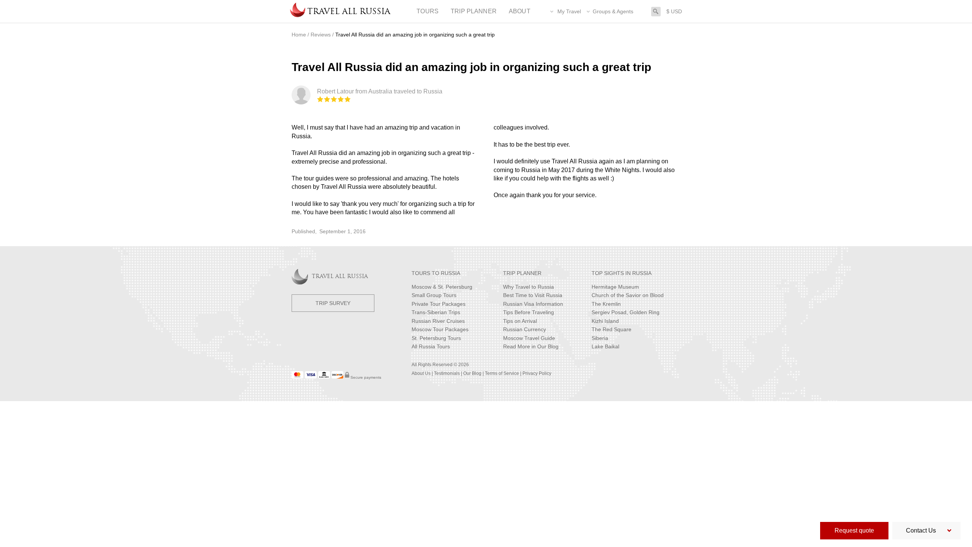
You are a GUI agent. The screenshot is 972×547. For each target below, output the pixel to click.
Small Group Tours (434, 295)
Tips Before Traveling (528, 312)
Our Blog (472, 373)
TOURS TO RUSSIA (436, 273)
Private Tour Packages (438, 304)
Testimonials (447, 373)
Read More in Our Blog (531, 346)
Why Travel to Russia (528, 287)
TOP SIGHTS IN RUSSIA (622, 273)
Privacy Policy (536, 373)
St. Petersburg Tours (436, 338)
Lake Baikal (605, 346)
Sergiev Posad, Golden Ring (626, 312)
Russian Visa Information (533, 304)
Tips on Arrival (520, 321)
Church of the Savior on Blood (628, 295)
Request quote (854, 530)
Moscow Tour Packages (440, 329)
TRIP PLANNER (522, 273)
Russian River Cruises (438, 321)
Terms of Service (502, 373)
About (519, 11)
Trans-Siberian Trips (436, 312)
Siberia (600, 338)
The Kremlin (606, 304)
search (656, 11)
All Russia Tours (431, 346)
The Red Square (611, 329)
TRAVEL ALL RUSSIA (340, 277)
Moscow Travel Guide (529, 338)
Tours (428, 11)
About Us (421, 373)
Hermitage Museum (615, 287)
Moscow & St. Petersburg (442, 287)
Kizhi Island (605, 321)
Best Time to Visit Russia (532, 295)
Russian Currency (524, 329)
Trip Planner (474, 11)
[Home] (297, 11)
